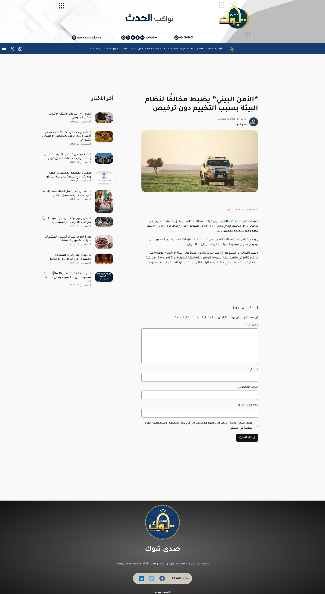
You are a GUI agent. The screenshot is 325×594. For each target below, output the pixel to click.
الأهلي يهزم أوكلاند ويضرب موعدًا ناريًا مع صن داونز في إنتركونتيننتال (66, 220)
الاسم (253, 369)
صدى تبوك (162, 549)
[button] (162, 578)
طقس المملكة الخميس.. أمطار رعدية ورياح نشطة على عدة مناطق (68, 175)
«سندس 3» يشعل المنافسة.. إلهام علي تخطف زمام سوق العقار (67, 193)
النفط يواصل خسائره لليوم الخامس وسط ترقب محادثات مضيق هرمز (67, 156)
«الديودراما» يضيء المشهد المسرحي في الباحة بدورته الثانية (70, 257)
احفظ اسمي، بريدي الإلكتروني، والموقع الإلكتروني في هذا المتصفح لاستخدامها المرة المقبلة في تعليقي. (199, 426)
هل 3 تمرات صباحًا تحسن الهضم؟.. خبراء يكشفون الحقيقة (68, 238)
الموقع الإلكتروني (247, 405)
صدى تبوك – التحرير (237, 209)
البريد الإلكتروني (247, 387)
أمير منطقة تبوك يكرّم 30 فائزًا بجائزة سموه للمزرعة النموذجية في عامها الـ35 (67, 277)
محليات (222, 119)
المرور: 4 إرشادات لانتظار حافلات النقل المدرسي (70, 115)
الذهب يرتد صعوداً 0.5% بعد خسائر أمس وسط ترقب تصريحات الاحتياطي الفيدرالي (66, 136)
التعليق (252, 325)
